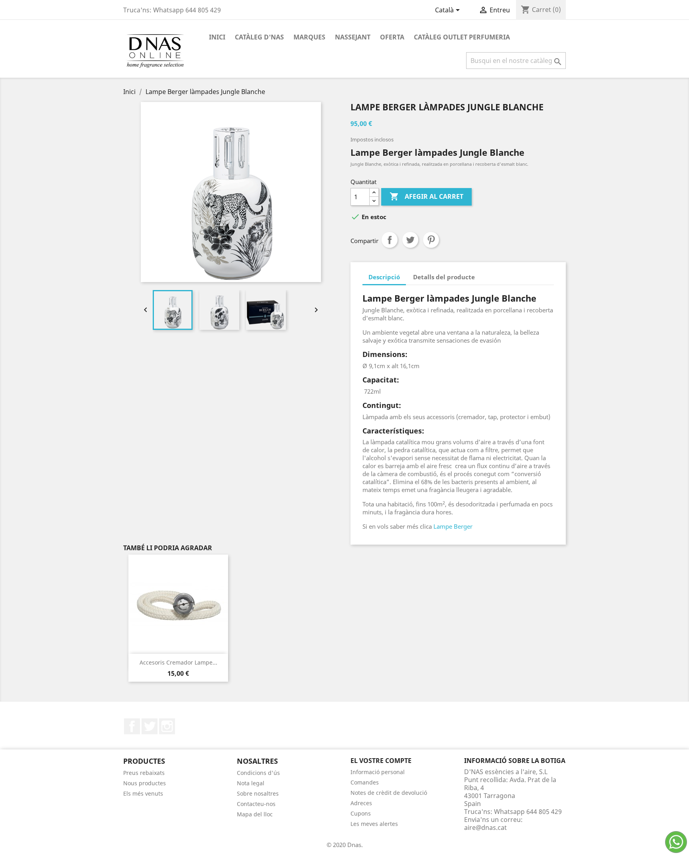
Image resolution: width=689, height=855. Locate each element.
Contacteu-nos (256, 804)
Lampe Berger (452, 526)
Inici (217, 37)
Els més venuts (143, 793)
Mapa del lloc (255, 814)
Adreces (361, 803)
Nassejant (352, 37)
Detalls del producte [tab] (444, 277)
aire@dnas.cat (485, 827)
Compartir (390, 240)
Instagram (167, 726)
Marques (309, 37)
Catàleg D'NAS (259, 37)
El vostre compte (380, 760)
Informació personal (377, 772)
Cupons (360, 813)
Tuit (410, 240)
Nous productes (144, 783)
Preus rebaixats (144, 773)
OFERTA (392, 37)
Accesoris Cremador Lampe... (178, 662)
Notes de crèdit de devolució (388, 792)
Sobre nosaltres (258, 793)
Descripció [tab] (384, 277)
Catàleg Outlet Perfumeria (462, 37)
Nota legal (250, 783)
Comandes (364, 782)
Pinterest (431, 240)
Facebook (132, 726)
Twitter (149, 726)
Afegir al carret (426, 196)
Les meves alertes (374, 824)
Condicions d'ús (258, 773)
